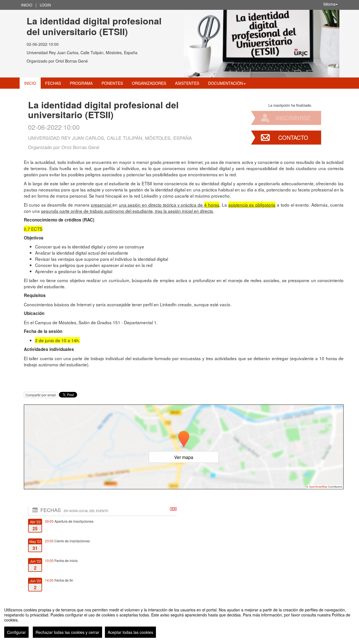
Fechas (53, 83)
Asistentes (187, 83)
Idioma (329, 4)
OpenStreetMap (318, 486)
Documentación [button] (225, 83)
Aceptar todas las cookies (130, 632)
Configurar (16, 632)
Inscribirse (293, 118)
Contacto (293, 137)
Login (45, 5)
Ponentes (112, 83)
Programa (81, 83)
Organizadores (149, 83)
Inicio (26, 5)
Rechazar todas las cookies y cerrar (67, 632)
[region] (179, 620)
